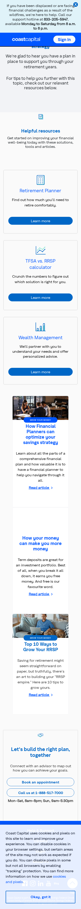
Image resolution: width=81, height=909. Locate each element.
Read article (39, 487)
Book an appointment (40, 782)
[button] (64, 39)
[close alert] (76, 5)
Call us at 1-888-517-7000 (40, 792)
